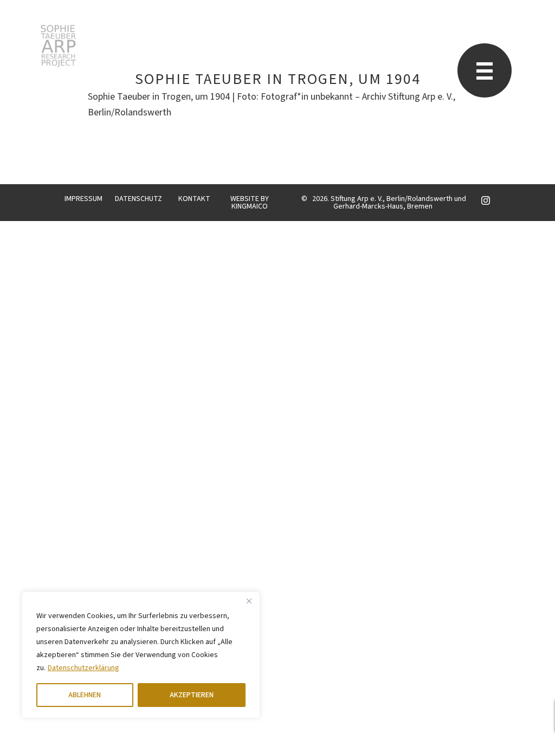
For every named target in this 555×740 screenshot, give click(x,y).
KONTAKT (194, 198)
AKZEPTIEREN (192, 695)
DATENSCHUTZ (138, 198)
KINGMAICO (249, 206)
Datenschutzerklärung (83, 668)
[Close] (248, 600)
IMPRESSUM (83, 198)
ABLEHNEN (84, 695)
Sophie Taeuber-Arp (58, 46)
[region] (141, 655)
